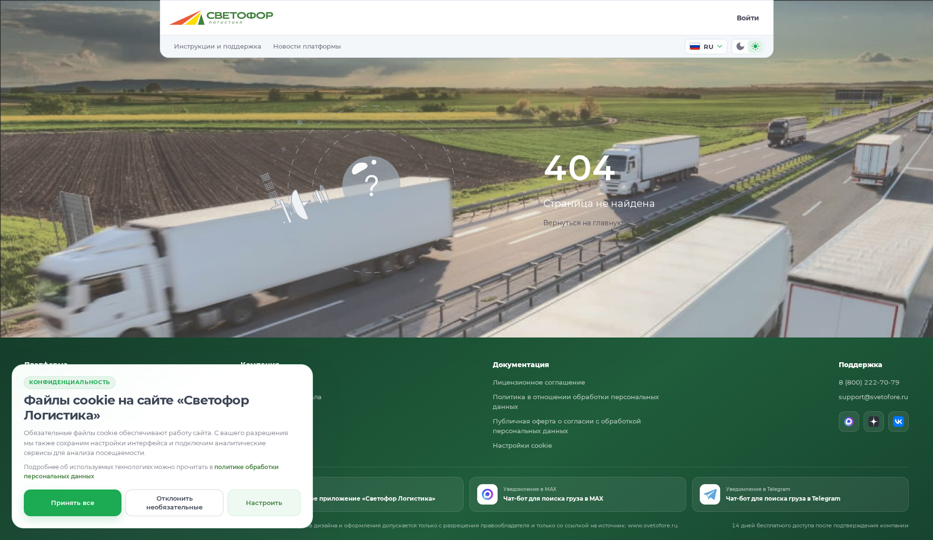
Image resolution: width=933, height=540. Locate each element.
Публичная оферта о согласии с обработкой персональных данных (567, 426)
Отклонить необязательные (174, 502)
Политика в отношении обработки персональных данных (576, 401)
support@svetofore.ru (873, 397)
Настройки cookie (522, 445)
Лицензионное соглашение (539, 382)
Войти (748, 18)
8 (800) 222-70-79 (869, 382)
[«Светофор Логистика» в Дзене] (874, 421)
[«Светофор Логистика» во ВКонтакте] (898, 421)
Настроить (264, 502)
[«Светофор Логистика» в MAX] (849, 421)
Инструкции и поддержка (217, 46)
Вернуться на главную (583, 223)
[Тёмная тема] (740, 46)
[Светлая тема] (755, 46)
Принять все (72, 502)
